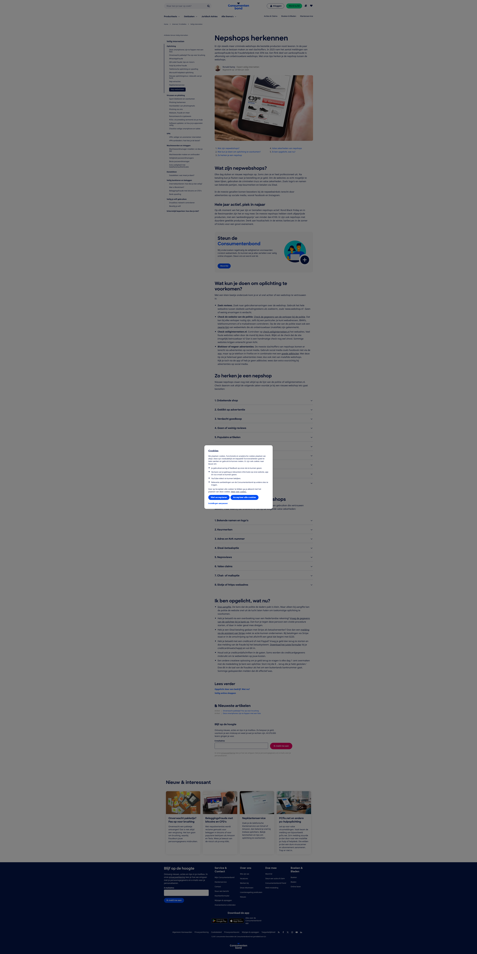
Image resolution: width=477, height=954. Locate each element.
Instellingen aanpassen (218, 503)
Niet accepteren (219, 497)
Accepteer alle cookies (244, 497)
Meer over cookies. (239, 491)
